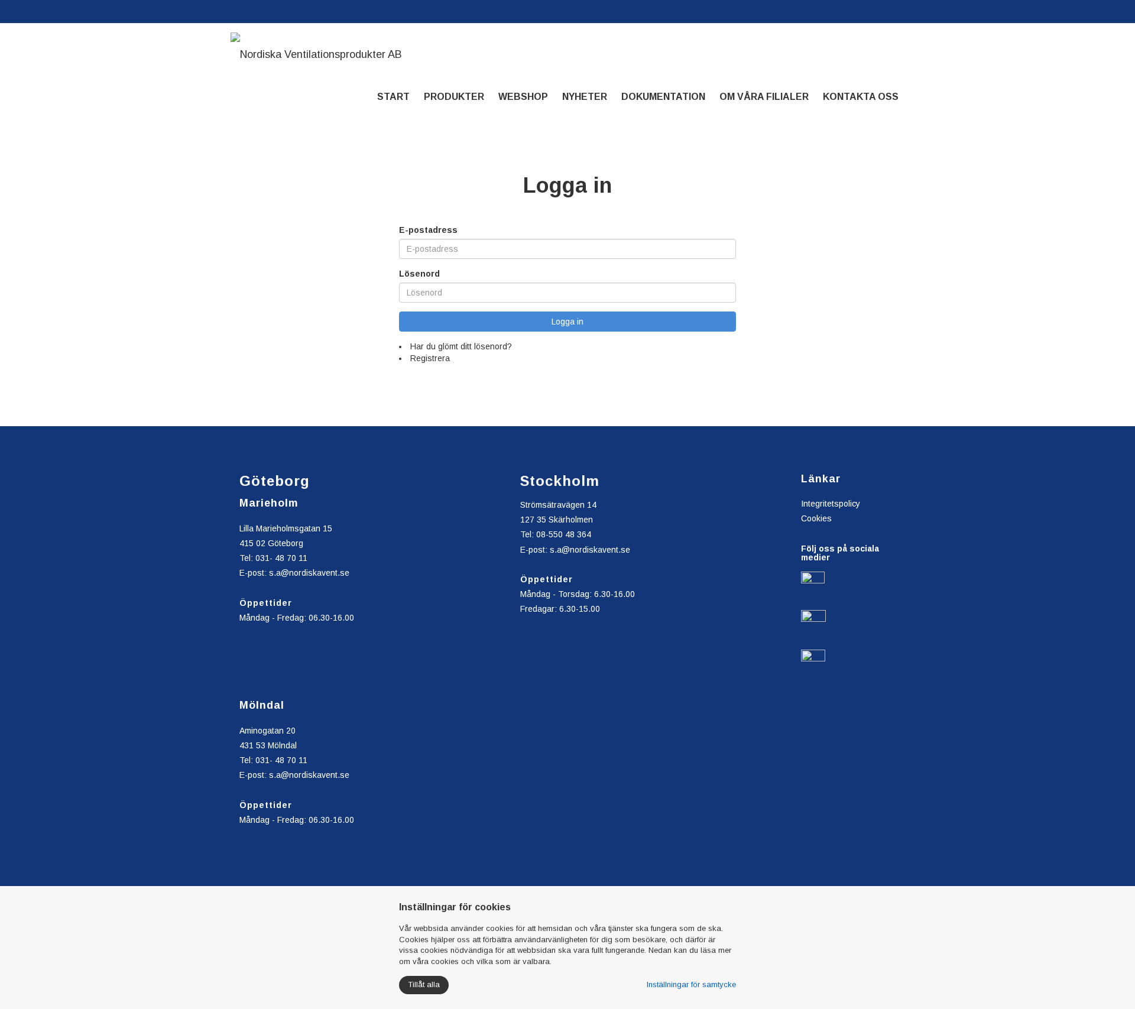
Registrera (430, 358)
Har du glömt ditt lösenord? (461, 346)
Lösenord (419, 273)
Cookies (816, 518)
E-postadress (428, 230)
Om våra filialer (764, 97)
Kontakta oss (861, 97)
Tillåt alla (424, 984)
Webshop (523, 97)
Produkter (454, 97)
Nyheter (584, 97)
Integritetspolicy (830, 503)
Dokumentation (663, 97)
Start (393, 97)
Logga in (567, 321)
